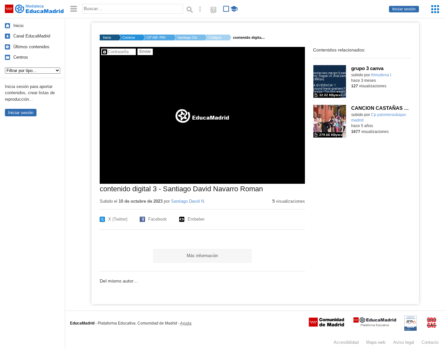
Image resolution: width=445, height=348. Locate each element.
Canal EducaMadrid (31, 36)
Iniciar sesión (404, 9)
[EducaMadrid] (374, 325)
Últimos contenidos (31, 46)
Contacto (430, 342)
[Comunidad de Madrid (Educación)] (326, 325)
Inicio (18, 25)
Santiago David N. (187, 37)
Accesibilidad (346, 342)
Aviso (403, 342)
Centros (20, 57)
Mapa (375, 342)
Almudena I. (381, 75)
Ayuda (186, 323)
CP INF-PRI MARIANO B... (156, 37)
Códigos (215, 37)
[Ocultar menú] (73, 9)
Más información (202, 255)
